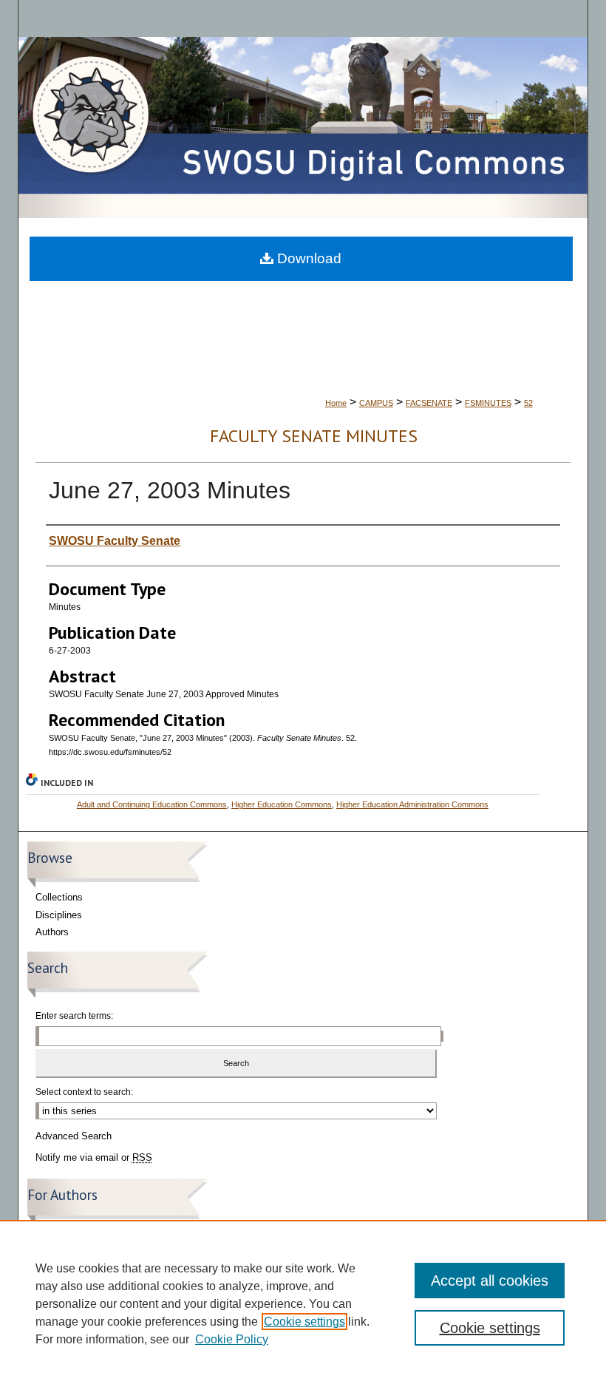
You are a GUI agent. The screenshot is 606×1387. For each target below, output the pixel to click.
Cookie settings (304, 1321)
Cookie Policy (231, 1339)
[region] (303, 1303)
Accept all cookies (489, 1280)
